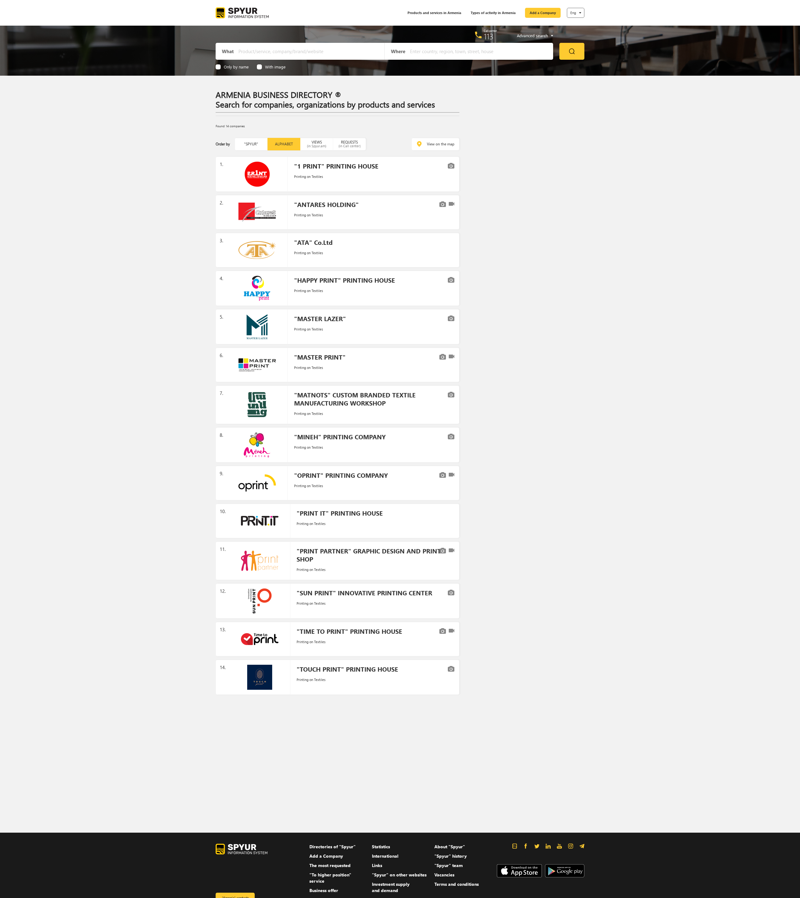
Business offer (323, 890)
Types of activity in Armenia (493, 13)
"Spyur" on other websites (399, 875)
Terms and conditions (456, 884)
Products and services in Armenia (434, 13)
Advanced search (532, 35)
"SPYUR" (251, 144)
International (385, 856)
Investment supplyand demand (391, 887)
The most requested (330, 865)
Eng (573, 13)
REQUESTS (349, 144)
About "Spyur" (449, 847)
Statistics (381, 847)
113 (488, 36)
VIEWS (316, 144)
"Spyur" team (448, 865)
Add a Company (543, 13)
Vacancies (444, 875)
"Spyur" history (450, 856)
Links (377, 865)
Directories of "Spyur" (332, 847)
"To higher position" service (330, 878)
